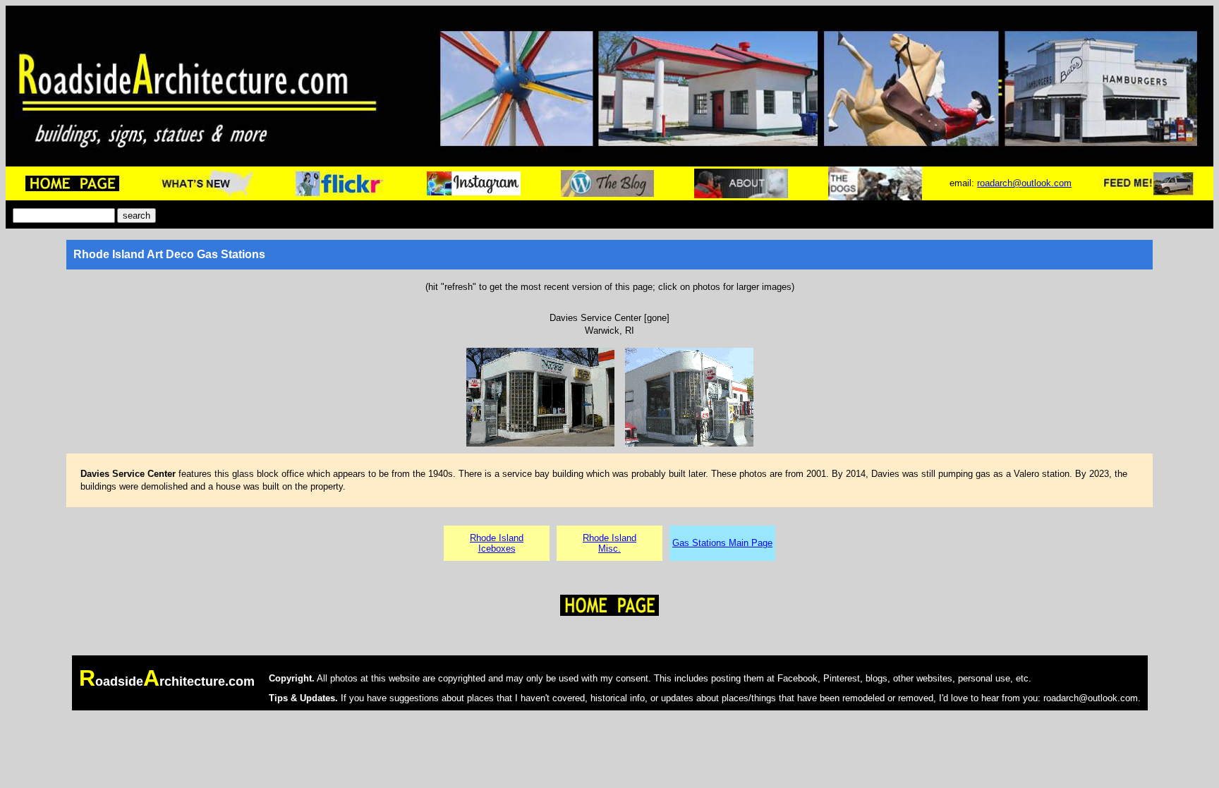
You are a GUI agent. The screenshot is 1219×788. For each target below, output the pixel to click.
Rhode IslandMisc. (609, 543)
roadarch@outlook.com (1024, 183)
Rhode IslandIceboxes (496, 543)
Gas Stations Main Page (722, 543)
